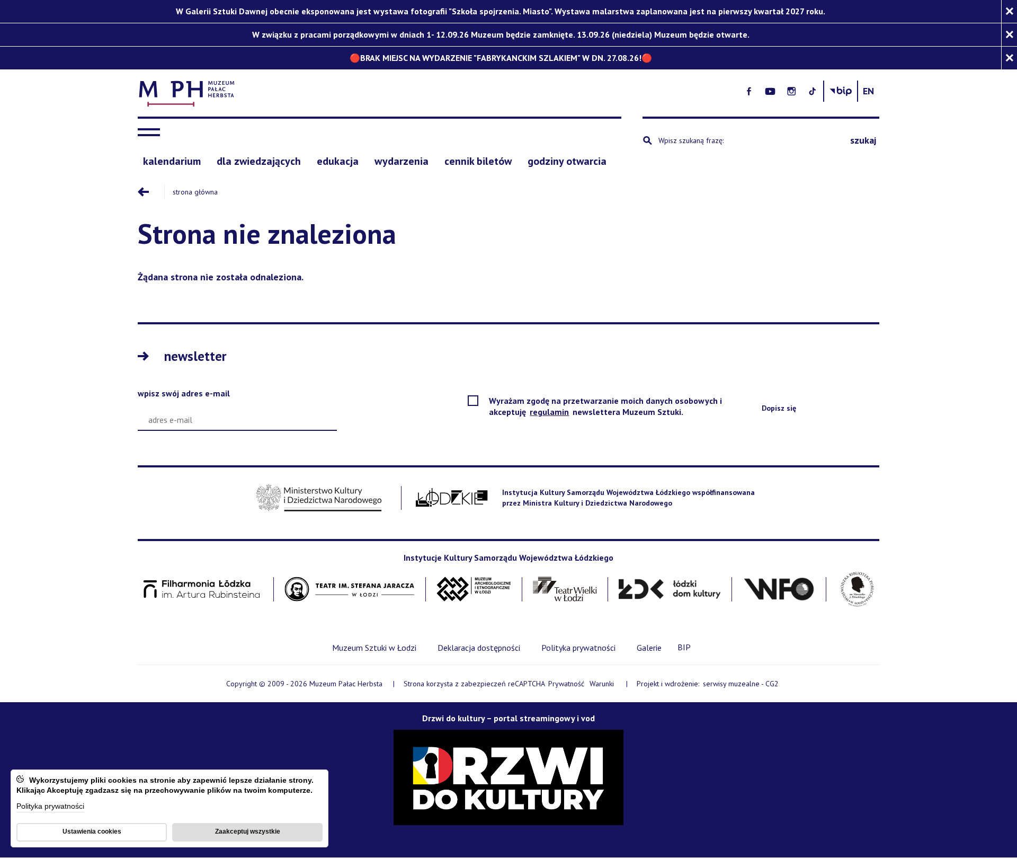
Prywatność (566, 683)
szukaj (863, 140)
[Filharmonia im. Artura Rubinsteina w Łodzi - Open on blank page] (201, 589)
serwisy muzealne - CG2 (741, 684)
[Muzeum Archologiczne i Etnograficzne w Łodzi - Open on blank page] (473, 589)
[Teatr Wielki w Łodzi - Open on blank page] (565, 589)
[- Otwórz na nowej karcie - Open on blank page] (749, 91)
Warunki (602, 683)
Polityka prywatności (50, 806)
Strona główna (195, 192)
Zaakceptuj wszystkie (247, 831)
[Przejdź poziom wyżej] (151, 191)
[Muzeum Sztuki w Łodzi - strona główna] (385, 91)
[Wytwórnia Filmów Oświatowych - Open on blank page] (779, 589)
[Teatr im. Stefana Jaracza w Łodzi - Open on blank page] (349, 589)
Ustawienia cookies (92, 831)
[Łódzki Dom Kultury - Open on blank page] (670, 589)
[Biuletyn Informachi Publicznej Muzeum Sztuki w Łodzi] (840, 91)
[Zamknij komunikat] (1009, 11)
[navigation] (151, 132)
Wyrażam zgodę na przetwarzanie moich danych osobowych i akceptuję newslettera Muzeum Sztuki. (605, 406)
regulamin (550, 411)
